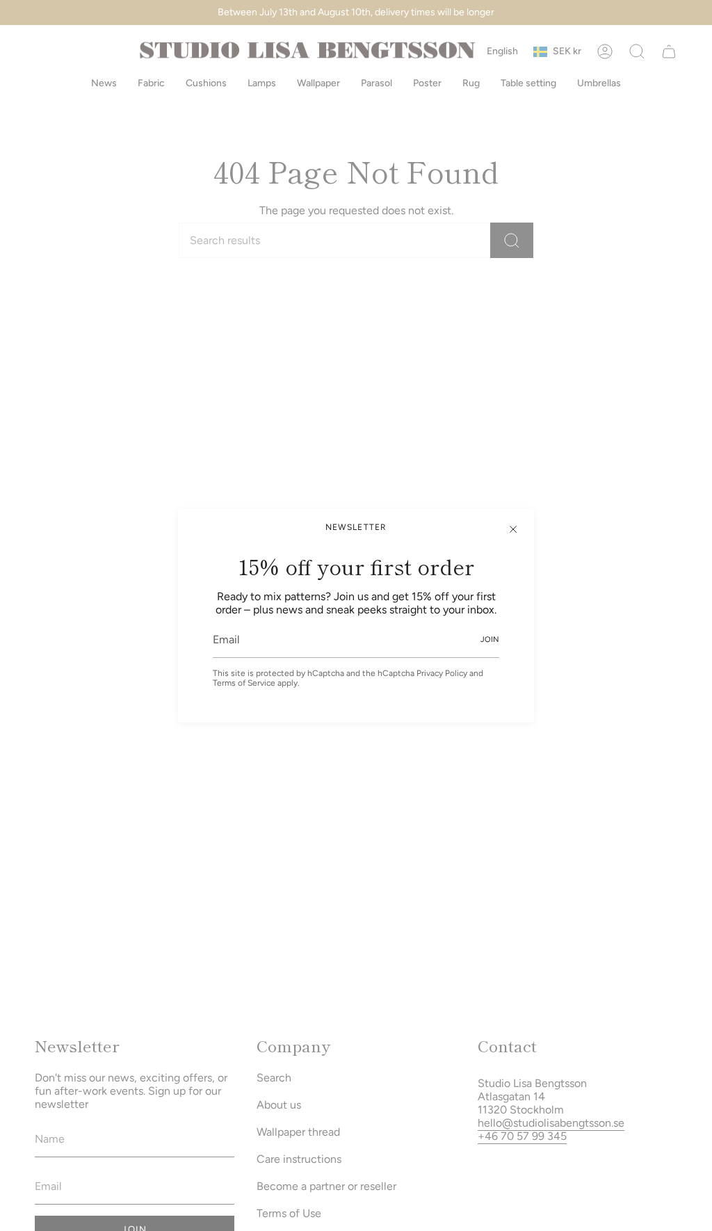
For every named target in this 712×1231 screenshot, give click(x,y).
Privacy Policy (441, 673)
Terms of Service (244, 683)
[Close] (513, 529)
